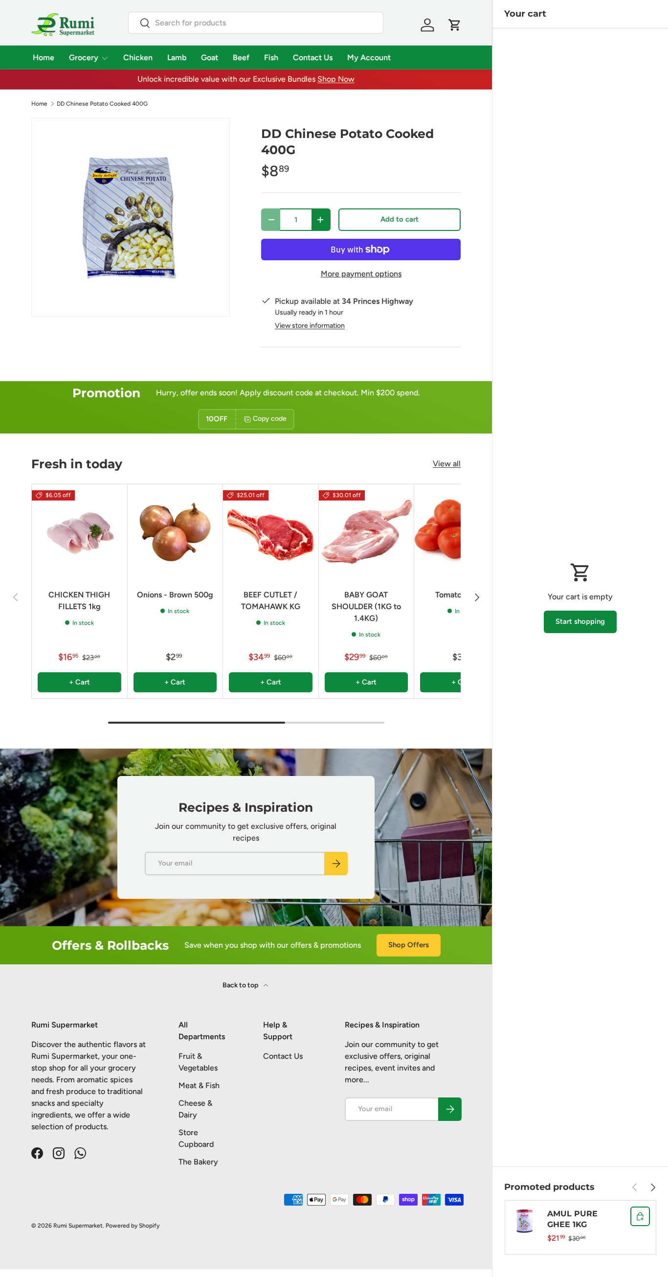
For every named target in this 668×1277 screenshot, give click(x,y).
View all (447, 463)
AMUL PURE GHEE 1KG (572, 1219)
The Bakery (198, 1161)
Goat (209, 57)
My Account (369, 57)
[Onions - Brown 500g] (175, 532)
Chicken (138, 57)
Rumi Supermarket (78, 1225)
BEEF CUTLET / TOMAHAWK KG (270, 600)
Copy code (270, 419)
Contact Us (313, 57)
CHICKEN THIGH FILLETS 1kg (79, 600)
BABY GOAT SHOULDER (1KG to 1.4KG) (366, 606)
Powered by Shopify (132, 1225)
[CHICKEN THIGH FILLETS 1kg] (79, 532)
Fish (271, 57)
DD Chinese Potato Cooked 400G (102, 104)
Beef (241, 57)
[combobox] (256, 22)
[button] (455, 25)
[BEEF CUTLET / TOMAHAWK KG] (270, 532)
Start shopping (580, 621)
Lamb (176, 57)
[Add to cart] (640, 1216)
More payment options (361, 273)
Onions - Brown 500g (175, 594)
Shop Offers (408, 944)
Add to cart (399, 219)
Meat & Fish (199, 1085)
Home (43, 57)
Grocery (83, 57)
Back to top (241, 985)
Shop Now (336, 79)
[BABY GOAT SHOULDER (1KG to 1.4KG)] (366, 532)
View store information (310, 325)
